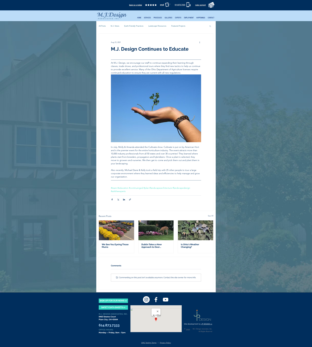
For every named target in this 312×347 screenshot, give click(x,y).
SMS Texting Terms (148, 343)
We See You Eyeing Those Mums (115, 245)
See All (210, 216)
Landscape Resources (157, 26)
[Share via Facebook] (112, 199)
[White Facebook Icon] (156, 299)
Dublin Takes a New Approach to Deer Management (151, 245)
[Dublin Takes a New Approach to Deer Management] (156, 230)
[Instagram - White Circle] (146, 299)
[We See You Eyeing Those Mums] (116, 230)
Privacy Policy (165, 343)
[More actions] (199, 42)
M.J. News (115, 26)
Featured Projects (178, 26)
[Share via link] (130, 199)
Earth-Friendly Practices (133, 26)
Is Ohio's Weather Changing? (190, 245)
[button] (210, 26)
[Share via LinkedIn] (124, 199)
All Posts (102, 26)
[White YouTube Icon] (165, 299)
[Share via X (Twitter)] (118, 199)
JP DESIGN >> (206, 324)
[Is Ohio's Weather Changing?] (195, 230)
